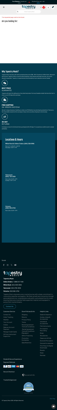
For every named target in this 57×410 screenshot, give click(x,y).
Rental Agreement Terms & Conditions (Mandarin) (28, 331)
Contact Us (9, 306)
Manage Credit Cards (10, 332)
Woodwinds (44, 335)
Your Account (7, 322)
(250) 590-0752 (11, 291)
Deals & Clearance (46, 314)
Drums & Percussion (46, 341)
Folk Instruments (45, 326)
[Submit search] (17, 12)
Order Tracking (8, 317)
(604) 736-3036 (12, 288)
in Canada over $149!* (19, 2)
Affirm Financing (27, 335)
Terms (24, 322)
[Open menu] (3, 7)
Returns (24, 317)
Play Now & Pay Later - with (38, 2)
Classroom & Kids (45, 338)
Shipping (24, 314)
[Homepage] (28, 7)
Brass (42, 333)
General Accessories (46, 343)
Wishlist (6, 320)
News (41, 353)
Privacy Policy (26, 320)
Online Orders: (8, 282)
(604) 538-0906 (12, 285)
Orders (5, 325)
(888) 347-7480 (18, 282)
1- (13, 282)
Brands (42, 350)
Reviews (42, 355)
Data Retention (26, 342)
